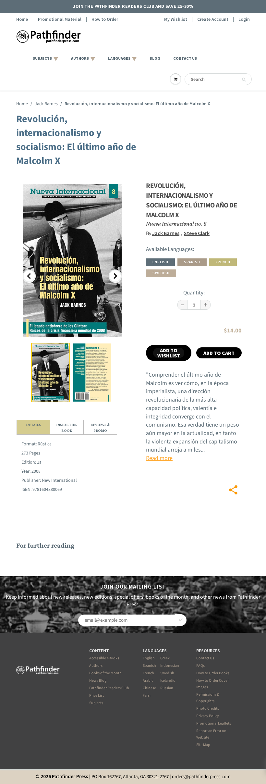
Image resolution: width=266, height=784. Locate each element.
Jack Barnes (46, 104)
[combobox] (218, 79)
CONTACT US (185, 58)
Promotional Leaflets (213, 723)
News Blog (97, 680)
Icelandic (167, 680)
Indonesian (169, 665)
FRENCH (223, 262)
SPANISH (192, 262)
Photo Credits (207, 708)
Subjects (96, 703)
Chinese (149, 688)
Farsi (147, 695)
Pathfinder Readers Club (109, 688)
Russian (166, 688)
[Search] (244, 79)
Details (33, 424)
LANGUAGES (119, 58)
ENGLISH (160, 262)
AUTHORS (80, 58)
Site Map (203, 745)
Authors (96, 665)
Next (116, 281)
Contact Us (205, 658)
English (149, 658)
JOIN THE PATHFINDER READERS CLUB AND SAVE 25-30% (133, 6)
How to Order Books (212, 673)
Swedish (167, 673)
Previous (30, 281)
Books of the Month (105, 673)
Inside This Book (66, 427)
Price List (96, 695)
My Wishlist (175, 19)
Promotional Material (59, 19)
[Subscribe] (181, 620)
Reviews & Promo (100, 427)
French (148, 673)
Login (244, 19)
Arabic (148, 680)
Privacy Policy (207, 716)
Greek (165, 658)
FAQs (200, 665)
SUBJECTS (42, 58)
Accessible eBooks (104, 658)
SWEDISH (161, 273)
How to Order (104, 19)
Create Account (212, 19)
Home (22, 19)
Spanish (149, 665)
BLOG (155, 58)
